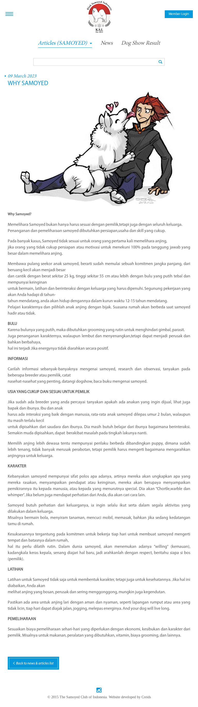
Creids (146, 697)
